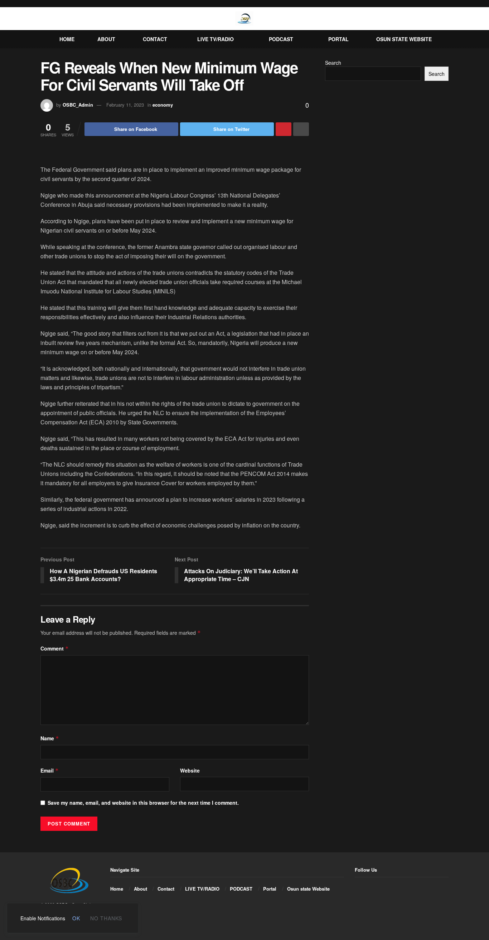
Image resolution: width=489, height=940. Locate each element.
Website (190, 770)
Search (333, 62)
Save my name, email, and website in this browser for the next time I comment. (143, 802)
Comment (54, 648)
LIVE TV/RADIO (215, 39)
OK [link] (76, 918)
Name (49, 738)
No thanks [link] (106, 918)
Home (66, 39)
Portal (338, 39)
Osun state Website (404, 39)
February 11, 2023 (125, 104)
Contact (155, 39)
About (106, 39)
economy (162, 104)
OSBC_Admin (78, 104)
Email (49, 770)
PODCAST (281, 39)
